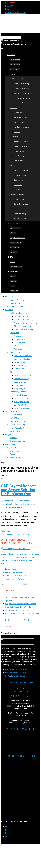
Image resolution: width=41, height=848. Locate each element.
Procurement (18, 113)
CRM (11, 166)
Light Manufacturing (16, 79)
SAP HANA (13, 233)
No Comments (16, 507)
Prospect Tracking (20, 175)
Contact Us (13, 281)
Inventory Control (19, 122)
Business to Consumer (21, 141)
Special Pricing (19, 156)
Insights (10, 257)
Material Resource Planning (23, 93)
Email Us (9, 5)
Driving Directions (20, 691)
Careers (12, 286)
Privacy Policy (14, 291)
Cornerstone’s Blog (16, 267)
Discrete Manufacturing (21, 84)
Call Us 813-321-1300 (15, 12)
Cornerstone (12, 271)
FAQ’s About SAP (15, 247)
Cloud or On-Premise (21, 170)
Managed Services (20, 209)
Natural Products (15, 60)
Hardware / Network (16, 194)
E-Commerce (14, 137)
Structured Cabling (20, 214)
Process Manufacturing (21, 88)
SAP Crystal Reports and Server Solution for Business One (19, 490)
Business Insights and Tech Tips (18, 620)
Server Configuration (21, 204)
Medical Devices (15, 64)
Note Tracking (18, 185)
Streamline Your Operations (16, 610)
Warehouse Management (22, 127)
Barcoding (17, 132)
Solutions (11, 74)
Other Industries (15, 69)
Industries (11, 55)
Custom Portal (18, 161)
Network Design (19, 199)
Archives (4, 633)
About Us (13, 276)
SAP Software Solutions (15, 676)
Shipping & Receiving (21, 117)
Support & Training (16, 243)
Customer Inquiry (19, 180)
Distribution (13, 108)
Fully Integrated (19, 190)
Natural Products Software (16, 669)
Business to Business (20, 146)
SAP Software (12, 223)
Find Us (8, 9)
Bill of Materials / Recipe (22, 98)
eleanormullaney (10, 500)
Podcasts (12, 262)
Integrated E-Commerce (17, 238)
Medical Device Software (15, 672)
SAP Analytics (14, 252)
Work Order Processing (21, 103)
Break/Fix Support (20, 218)
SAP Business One (15, 228)
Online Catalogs (19, 151)
